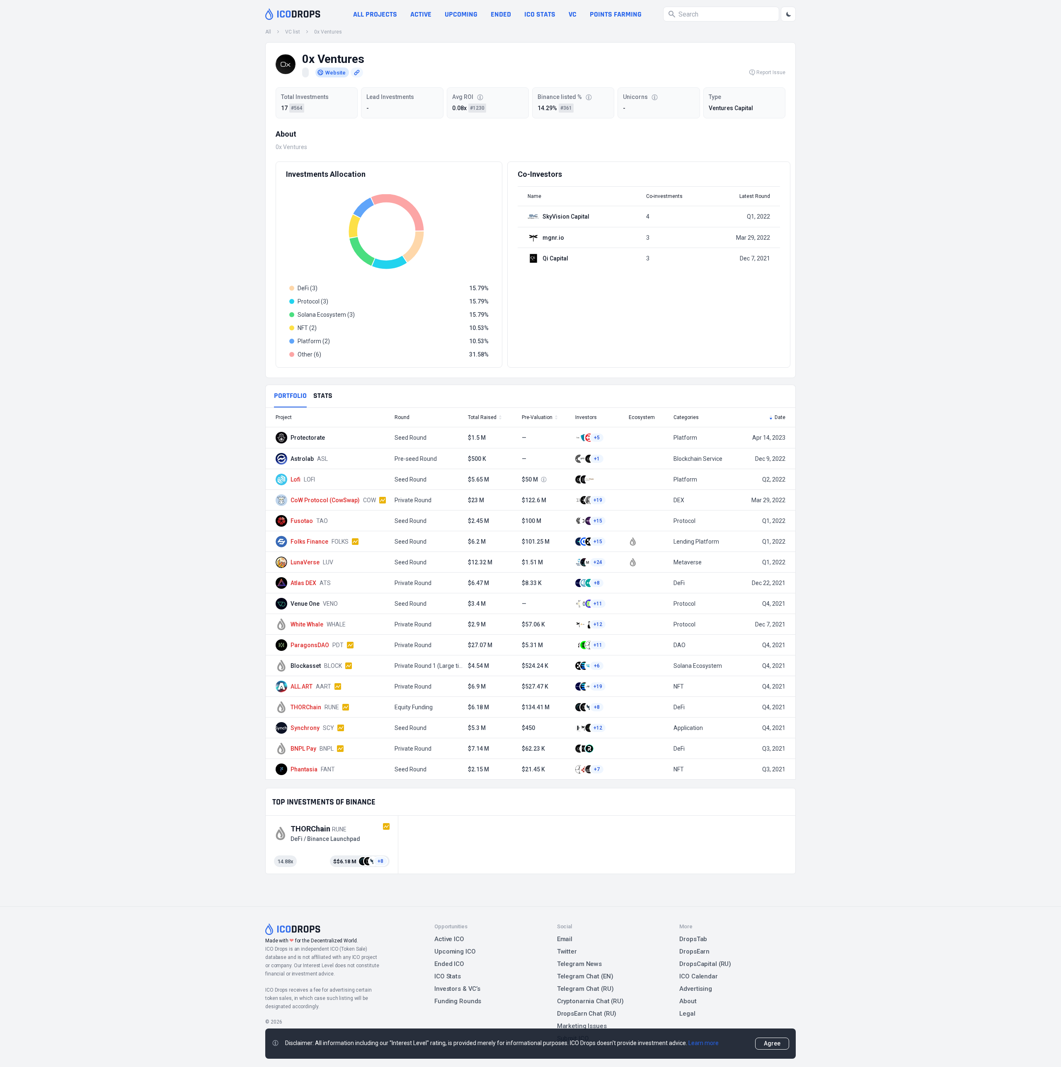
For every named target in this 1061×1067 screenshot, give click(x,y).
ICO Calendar (698, 976)
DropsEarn (694, 951)
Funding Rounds (457, 1001)
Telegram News (579, 964)
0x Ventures (328, 32)
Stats (322, 395)
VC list (292, 32)
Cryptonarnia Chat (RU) (590, 1001)
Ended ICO (449, 964)
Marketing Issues (582, 1026)
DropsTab (693, 939)
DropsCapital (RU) (705, 964)
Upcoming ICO (455, 951)
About (687, 1001)
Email (564, 939)
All (268, 32)
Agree (772, 1043)
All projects (375, 14)
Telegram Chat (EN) (585, 976)
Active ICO (449, 939)
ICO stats (539, 14)
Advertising (695, 988)
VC (573, 14)
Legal (687, 1013)
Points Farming (616, 14)
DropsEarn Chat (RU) (587, 1013)
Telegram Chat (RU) (585, 988)
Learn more (703, 1043)
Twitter (567, 951)
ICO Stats (447, 976)
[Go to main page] (292, 14)
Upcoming (461, 14)
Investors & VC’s (457, 988)
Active (420, 14)
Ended (501, 14)
